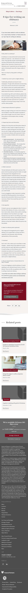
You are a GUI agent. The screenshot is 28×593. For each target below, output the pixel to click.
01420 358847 (21, 6)
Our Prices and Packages (7, 520)
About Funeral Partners (7, 536)
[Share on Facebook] (12, 305)
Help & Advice (5, 532)
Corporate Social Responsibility (9, 586)
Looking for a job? (6, 540)
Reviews (3, 510)
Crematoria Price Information (8, 526)
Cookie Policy (13, 582)
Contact (3, 517)
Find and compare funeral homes (9, 538)
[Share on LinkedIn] (19, 305)
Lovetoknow (4, 118)
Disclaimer (19, 582)
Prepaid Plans (5, 512)
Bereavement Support (6, 544)
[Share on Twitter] (16, 305)
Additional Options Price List (8, 528)
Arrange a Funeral (11, 296)
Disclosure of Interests (7, 546)
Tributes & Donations (6, 514)
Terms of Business (6, 530)
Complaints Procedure (7, 589)
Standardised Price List (7, 524)
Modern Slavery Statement (8, 584)
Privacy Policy (5, 582)
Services (3, 508)
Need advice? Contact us (14, 439)
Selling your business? (7, 542)
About (3, 504)
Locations (4, 506)
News (3, 548)
